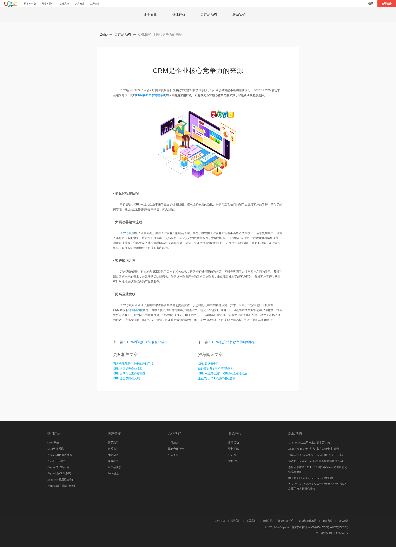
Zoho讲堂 (113, 473)
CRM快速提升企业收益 (128, 368)
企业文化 (150, 14)
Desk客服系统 (55, 448)
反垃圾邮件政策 (307, 520)
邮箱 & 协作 (48, 3)
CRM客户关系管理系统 (151, 95)
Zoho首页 (220, 520)
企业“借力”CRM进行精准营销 (217, 378)
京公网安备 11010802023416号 (332, 533)
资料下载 (233, 448)
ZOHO (11, 4)
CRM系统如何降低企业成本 (147, 342)
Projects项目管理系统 (59, 454)
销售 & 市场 (30, 3)
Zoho (104, 34)
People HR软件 (56, 461)
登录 (370, 3)
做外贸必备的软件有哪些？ (215, 368)
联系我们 (239, 14)
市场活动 (233, 442)
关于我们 (113, 442)
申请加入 (173, 442)
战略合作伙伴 (176, 448)
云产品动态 (209, 14)
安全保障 (268, 520)
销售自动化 (135, 310)
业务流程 (94, 3)
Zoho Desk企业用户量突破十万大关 (309, 442)
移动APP (113, 454)
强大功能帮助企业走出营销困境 (133, 363)
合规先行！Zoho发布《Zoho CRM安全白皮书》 (316, 454)
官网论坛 (233, 461)
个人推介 (173, 454)
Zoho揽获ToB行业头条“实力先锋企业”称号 (313, 448)
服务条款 (327, 520)
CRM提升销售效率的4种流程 (233, 342)
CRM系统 (126, 233)
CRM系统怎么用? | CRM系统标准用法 (222, 373)
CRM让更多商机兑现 (126, 378)
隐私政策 (344, 520)
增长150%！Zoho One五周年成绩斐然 (310, 477)
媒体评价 (178, 14)
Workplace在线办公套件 (61, 485)
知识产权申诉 (285, 520)
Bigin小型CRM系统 (59, 473)
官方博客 (233, 454)
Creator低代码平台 (58, 467)
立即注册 (387, 3)
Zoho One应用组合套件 (61, 479)
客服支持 (64, 3)
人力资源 (79, 3)
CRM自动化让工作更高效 (129, 373)
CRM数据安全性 (208, 363)
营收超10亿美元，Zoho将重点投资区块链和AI (315, 461)
